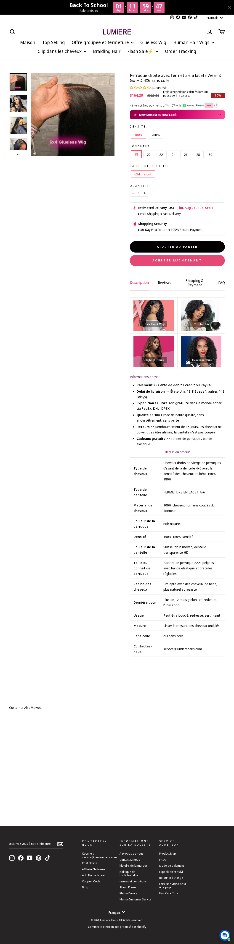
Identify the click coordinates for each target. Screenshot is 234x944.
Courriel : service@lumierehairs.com (99, 855)
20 (149, 154)
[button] (141, 87)
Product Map (167, 853)
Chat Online (89, 863)
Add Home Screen (94, 875)
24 (173, 154)
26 (186, 154)
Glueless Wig (153, 42)
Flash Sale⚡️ (141, 51)
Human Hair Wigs (191, 42)
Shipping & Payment (195, 282)
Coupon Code (91, 881)
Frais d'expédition (174, 92)
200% (156, 135)
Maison (27, 42)
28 (198, 154)
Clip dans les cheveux (60, 51)
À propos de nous (132, 853)
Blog (85, 887)
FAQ (221, 282)
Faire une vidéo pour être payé (172, 885)
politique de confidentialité (129, 873)
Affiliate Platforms (93, 869)
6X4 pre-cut (143, 174)
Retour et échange (171, 878)
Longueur (140, 146)
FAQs (162, 860)
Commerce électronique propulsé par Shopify (117, 927)
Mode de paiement (171, 865)
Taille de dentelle (150, 166)
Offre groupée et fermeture (101, 42)
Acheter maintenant (177, 260)
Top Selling (53, 42)
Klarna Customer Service (136, 899)
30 (210, 154)
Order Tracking (180, 51)
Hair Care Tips (168, 893)
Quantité (140, 186)
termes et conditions (133, 881)
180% (138, 134)
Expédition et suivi (171, 872)
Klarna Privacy (129, 893)
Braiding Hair (106, 51)
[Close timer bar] (229, 7)
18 (136, 154)
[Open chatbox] (224, 935)
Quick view (54, 794)
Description (139, 282)
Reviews (164, 282)
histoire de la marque (134, 865)
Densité (138, 126)
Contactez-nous (130, 860)
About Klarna (128, 887)
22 (161, 154)
